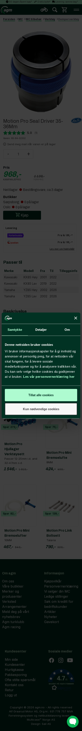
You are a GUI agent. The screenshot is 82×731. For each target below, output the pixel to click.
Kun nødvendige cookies (41, 409)
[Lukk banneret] (75, 318)
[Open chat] (73, 722)
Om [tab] (67, 329)
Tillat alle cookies (41, 395)
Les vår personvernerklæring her (49, 376)
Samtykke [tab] (15, 329)
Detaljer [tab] (41, 329)
